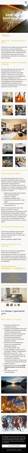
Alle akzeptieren (14, 446)
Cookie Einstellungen (14, 450)
